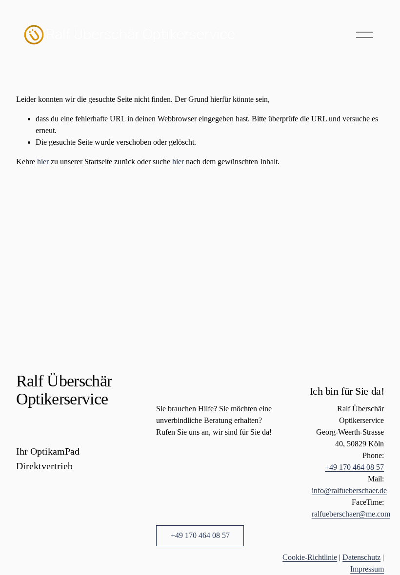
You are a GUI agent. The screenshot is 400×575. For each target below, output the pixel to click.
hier (43, 161)
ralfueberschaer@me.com (351, 514)
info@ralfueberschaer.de (349, 490)
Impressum (367, 569)
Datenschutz (361, 557)
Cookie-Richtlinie (309, 557)
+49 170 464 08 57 (200, 535)
